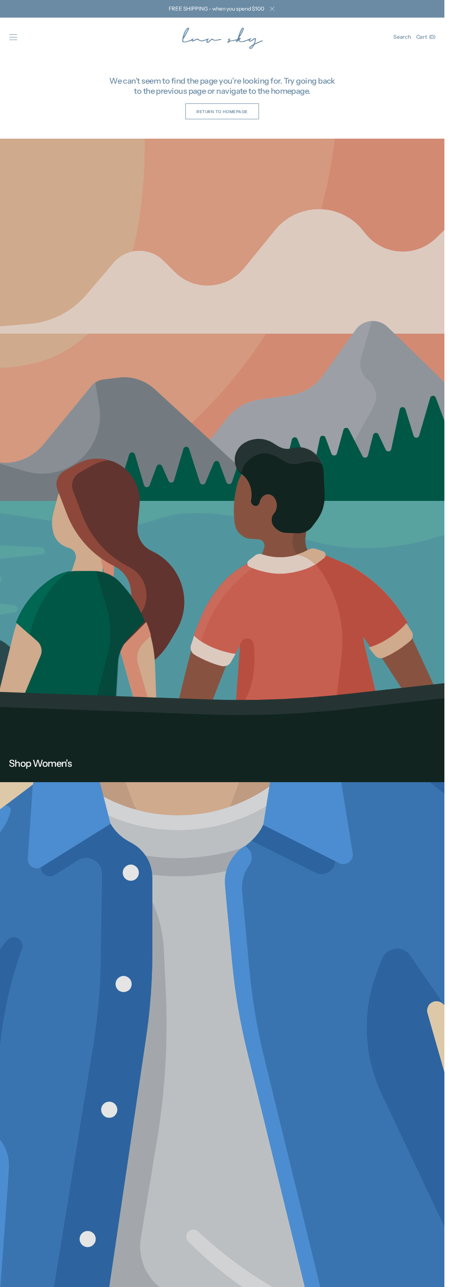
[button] (13, 37)
